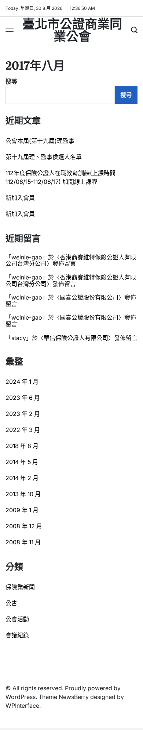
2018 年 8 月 (22, 445)
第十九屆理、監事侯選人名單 (44, 157)
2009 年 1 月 (22, 510)
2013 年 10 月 (23, 494)
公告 (11, 603)
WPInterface (22, 705)
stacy (18, 337)
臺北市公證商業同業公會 (72, 29)
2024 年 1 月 (22, 381)
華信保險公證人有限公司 (76, 337)
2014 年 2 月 (22, 478)
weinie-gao (26, 257)
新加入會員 (20, 197)
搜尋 (11, 81)
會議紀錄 (17, 635)
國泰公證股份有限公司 (89, 297)
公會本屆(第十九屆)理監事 (40, 140)
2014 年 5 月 (22, 462)
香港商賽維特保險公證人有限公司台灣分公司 (71, 260)
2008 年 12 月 (24, 526)
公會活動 (17, 619)
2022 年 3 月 (23, 429)
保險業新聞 (20, 587)
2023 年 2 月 (23, 413)
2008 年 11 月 (23, 542)
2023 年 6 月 (23, 397)
